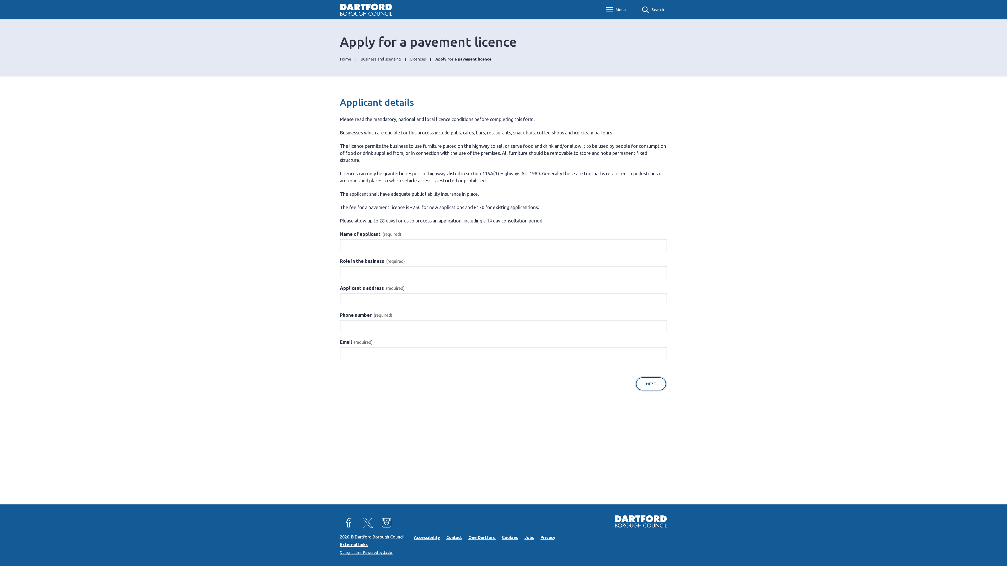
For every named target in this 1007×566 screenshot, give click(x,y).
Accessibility (427, 537)
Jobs (529, 537)
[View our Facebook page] (349, 523)
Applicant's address (372, 288)
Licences (418, 59)
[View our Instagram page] (386, 523)
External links (354, 544)
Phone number (366, 315)
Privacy (547, 537)
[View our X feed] (368, 523)
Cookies (510, 537)
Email (356, 342)
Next (651, 384)
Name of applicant (370, 234)
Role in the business (372, 261)
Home (345, 59)
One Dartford (482, 537)
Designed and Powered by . (366, 553)
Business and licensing (381, 59)
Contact (454, 537)
